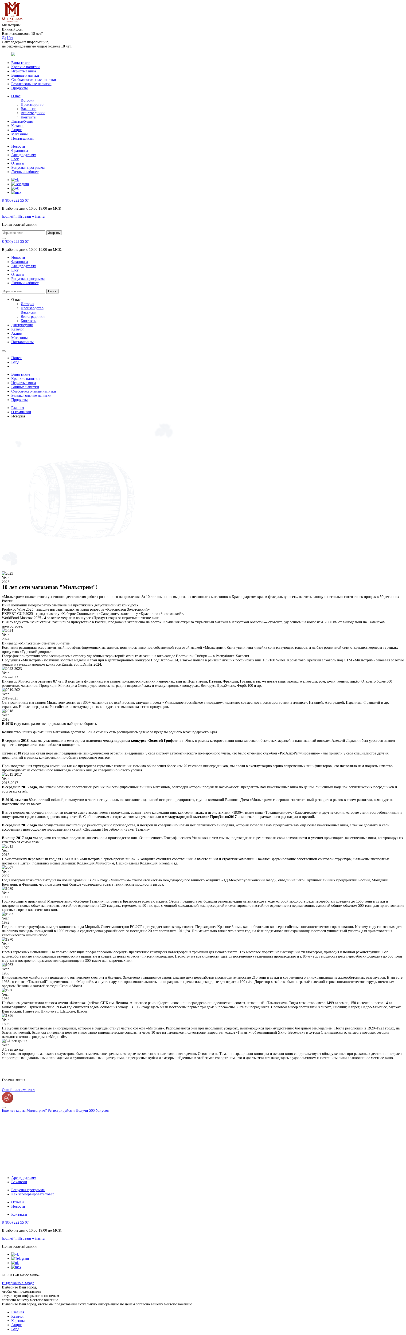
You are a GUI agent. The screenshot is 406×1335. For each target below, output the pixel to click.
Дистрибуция (22, 121)
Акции (16, 130)
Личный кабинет (25, 172)
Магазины (19, 134)
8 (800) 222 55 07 (15, 200)
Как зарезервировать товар (32, 1194)
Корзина (18, 1321)
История (27, 100)
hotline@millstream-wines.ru (23, 216)
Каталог (17, 126)
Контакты (28, 117)
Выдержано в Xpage (18, 1283)
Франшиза (19, 151)
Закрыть (54, 233)
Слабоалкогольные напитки (33, 80)
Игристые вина (23, 71)
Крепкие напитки (25, 67)
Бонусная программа (28, 167)
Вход (15, 1329)
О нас (15, 96)
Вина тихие (20, 63)
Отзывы (17, 163)
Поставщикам (22, 138)
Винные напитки (25, 75)
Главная (17, 1312)
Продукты (19, 88)
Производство (32, 104)
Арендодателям (23, 155)
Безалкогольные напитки (31, 84)
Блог (15, 159)
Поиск (52, 291)
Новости (18, 146)
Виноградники (33, 113)
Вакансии (28, 109)
